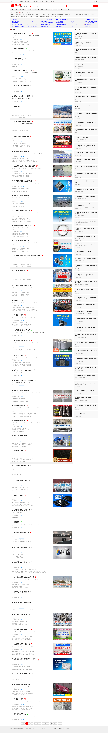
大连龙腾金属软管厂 (79, 36)
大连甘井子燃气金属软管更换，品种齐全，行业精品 (22, 81)
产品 (33, 6)
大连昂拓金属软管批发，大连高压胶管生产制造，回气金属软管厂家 (27, 183)
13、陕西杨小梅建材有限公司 (20, 196)
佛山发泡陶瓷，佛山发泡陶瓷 (18, 594)
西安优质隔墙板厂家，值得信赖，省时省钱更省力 (21, 401)
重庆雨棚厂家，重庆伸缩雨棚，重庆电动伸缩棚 (22, 686)
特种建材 (33, 14)
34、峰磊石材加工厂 (18, 495)
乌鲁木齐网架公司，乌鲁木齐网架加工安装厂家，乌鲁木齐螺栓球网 (27, 302)
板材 (15, 14)
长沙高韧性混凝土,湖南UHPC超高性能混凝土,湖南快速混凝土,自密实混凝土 (28, 332)
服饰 (31, 9)
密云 (52, 1)
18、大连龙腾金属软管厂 (19, 270)
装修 (15, 12)
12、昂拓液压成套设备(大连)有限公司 (23, 181)
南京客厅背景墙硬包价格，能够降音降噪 (19, 539)
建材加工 (45, 14)
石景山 (28, 1)
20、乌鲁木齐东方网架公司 (20, 300)
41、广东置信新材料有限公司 (20, 592)
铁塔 (58, 14)
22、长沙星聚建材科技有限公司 (21, 330)
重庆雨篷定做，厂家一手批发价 (18, 694)
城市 (25, 6)
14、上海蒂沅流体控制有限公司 (21, 211)
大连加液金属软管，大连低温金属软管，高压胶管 (23, 227)
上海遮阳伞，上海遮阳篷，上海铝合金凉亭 (21, 564)
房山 (36, 1)
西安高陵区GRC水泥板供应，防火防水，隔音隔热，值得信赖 (23, 349)
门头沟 (33, 1)
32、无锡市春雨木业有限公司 (20, 465)
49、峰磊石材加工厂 (18, 699)
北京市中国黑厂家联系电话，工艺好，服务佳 (20, 325)
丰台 (25, 1)
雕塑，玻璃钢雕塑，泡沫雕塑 (18, 372)
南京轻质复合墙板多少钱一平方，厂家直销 (20, 158)
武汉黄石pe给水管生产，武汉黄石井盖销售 (21, 382)
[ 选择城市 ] (12, 1)
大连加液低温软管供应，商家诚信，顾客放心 (20, 188)
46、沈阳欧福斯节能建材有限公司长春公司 (24, 659)
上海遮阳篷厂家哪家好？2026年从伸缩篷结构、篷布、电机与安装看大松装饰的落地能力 (29, 571)
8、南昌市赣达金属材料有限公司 (21, 121)
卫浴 (95, 14)
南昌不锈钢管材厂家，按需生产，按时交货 (20, 41)
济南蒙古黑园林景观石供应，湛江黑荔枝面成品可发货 (22, 115)
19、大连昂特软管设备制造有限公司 (22, 285)
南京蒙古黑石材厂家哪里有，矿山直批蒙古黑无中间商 (22, 505)
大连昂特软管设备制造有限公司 (81, 123)
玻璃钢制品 (61, 14)
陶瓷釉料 (51, 16)
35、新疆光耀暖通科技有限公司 (21, 510)
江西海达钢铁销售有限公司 (80, 414)
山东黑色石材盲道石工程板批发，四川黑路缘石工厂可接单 (23, 114)
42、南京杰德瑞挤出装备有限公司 (21, 602)
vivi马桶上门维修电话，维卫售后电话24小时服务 (21, 638)
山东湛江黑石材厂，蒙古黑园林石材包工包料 (20, 117)
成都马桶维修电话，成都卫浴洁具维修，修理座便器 (23, 646)
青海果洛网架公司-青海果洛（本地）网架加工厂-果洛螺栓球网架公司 (25, 310)
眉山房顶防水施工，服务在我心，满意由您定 (20, 175)
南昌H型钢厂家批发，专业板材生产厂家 (19, 42)
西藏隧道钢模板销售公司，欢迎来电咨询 (19, 446)
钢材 (17, 14)
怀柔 (47, 1)
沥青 (37, 16)
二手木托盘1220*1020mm (17, 474)
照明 (27, 12)
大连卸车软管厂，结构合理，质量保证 (19, 78)
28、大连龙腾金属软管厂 (19, 406)
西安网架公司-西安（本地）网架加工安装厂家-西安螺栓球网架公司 (25, 309)
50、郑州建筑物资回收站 (19, 714)
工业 (12, 9)
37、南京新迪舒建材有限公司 (20, 532)
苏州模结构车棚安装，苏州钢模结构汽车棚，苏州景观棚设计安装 (26, 579)
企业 (29, 6)
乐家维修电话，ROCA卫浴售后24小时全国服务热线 (22, 639)
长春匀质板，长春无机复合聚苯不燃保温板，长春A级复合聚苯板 (26, 661)
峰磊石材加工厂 (78, 52)
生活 (49, 9)
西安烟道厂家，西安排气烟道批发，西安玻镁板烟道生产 (24, 198)
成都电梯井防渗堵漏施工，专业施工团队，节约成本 (22, 173)
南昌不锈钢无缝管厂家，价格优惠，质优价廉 (20, 44)
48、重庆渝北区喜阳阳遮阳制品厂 (21, 684)
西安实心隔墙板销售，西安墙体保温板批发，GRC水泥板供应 (25, 342)
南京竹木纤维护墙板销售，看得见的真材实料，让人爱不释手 (23, 543)
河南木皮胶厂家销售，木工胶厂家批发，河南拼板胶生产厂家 (25, 242)
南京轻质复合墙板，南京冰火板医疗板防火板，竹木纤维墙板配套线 (27, 153)
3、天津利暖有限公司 (18, 59)
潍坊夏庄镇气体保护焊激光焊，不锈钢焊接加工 (21, 145)
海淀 (31, 1)
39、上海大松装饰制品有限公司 (21, 562)
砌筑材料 (21, 14)
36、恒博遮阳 (16, 522)
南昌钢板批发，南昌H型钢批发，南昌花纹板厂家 (22, 123)
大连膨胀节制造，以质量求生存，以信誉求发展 (21, 429)
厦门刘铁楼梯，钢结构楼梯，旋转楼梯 (20, 676)
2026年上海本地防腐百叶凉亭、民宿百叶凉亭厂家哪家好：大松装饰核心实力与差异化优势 (29, 572)
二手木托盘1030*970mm (17, 473)
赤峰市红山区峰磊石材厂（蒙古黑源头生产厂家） (84, 207)
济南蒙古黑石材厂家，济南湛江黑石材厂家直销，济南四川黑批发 (26, 108)
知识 (37, 6)
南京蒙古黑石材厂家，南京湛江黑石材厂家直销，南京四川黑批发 (26, 497)
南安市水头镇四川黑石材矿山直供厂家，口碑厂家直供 (22, 458)
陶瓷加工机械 (46, 16)
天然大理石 (22, 16)
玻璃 (14, 16)
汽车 (23, 9)
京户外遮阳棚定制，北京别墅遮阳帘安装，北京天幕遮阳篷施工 (26, 524)
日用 (35, 9)
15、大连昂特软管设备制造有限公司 (22, 225)
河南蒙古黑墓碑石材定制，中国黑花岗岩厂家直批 (21, 365)
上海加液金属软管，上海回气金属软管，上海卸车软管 (24, 482)
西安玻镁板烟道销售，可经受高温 (18, 205)
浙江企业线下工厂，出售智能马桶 (19, 87)
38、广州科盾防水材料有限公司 (21, 547)
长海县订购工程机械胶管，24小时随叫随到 (20, 428)
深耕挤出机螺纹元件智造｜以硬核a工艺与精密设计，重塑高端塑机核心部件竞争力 (28, 609)
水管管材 (28, 16)
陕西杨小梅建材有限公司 (80, 43)
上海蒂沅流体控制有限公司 (80, 154)
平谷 (49, 1)
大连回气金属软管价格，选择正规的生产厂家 (20, 292)
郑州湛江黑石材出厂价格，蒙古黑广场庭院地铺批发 (22, 364)
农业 (16, 9)
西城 (21, 1)
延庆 (54, 1)
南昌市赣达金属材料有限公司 (80, 139)
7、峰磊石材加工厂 (17, 106)
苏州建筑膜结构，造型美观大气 (18, 586)
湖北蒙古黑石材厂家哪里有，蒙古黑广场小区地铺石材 (22, 706)
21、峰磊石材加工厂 (18, 315)
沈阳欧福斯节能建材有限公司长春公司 (82, 284)
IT (38, 9)
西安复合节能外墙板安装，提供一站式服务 (20, 347)
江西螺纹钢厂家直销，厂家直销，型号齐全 (20, 621)
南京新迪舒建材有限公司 (80, 161)
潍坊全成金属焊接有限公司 (80, 73)
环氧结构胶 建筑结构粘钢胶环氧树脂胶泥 (20, 554)
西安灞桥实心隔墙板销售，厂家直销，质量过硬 (21, 351)
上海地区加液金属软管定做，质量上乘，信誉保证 (21, 221)
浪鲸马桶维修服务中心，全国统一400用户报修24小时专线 (23, 651)
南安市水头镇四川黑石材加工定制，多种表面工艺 (21, 461)
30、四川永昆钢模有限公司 (20, 435)
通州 (38, 1)
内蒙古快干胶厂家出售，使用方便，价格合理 (20, 248)
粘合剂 (29, 14)
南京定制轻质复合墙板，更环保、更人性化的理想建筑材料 (23, 160)
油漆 (12, 16)
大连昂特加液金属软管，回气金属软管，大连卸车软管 (24, 287)
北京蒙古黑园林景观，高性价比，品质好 (19, 322)
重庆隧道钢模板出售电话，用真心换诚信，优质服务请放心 (23, 444)
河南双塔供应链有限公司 (80, 260)
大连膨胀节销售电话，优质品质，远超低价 (20, 236)
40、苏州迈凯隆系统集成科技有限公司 (23, 577)
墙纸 (89, 14)
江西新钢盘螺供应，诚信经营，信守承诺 (19, 624)
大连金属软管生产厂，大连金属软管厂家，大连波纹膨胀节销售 (26, 408)
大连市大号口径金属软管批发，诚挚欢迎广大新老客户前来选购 (24, 413)
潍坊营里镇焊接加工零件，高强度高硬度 (19, 143)
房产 (19, 9)
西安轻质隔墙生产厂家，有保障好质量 (19, 398)
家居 (27, 9)
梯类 (37, 14)
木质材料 (41, 16)
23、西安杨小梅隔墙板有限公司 (21, 340)
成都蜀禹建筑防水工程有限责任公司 (82, 222)
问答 (42, 6)
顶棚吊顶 (40, 14)
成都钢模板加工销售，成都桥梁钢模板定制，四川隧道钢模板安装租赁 (27, 437)
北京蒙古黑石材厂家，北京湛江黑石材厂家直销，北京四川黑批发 (26, 317)
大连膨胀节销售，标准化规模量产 (18, 431)
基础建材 (18, 16)
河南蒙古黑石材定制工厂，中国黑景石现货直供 (21, 362)
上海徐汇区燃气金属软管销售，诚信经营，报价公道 (22, 219)
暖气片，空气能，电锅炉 (17, 61)
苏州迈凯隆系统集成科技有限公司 (81, 384)
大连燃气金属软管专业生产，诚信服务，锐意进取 (21, 279)
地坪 (48, 14)
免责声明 (54, 728)
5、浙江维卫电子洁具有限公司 (20, 86)
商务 (61, 9)
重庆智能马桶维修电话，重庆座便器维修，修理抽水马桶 (24, 631)
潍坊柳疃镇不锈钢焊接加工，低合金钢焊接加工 (21, 146)
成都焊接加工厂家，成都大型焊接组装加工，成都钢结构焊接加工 (26, 257)
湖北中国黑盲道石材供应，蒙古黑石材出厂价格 (21, 709)
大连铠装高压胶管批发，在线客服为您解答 (20, 233)
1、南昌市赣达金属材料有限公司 (21, 33)
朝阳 (23, 1)
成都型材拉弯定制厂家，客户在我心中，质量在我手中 (22, 264)
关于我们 (41, 728)
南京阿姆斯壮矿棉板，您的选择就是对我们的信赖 (21, 541)
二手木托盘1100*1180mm (17, 476)
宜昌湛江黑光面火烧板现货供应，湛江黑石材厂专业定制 (22, 708)
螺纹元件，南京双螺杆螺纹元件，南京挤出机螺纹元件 (24, 604)
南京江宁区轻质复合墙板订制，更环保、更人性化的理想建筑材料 (24, 161)
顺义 (40, 1)
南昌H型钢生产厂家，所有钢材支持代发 (19, 129)
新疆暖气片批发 (15, 66)
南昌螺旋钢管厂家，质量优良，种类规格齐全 (20, 130)
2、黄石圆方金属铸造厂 (18, 48)
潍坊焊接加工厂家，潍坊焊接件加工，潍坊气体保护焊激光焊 (25, 138)
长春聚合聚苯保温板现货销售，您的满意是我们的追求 (22, 668)
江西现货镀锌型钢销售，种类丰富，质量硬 (20, 132)
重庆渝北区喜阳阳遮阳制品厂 (80, 59)
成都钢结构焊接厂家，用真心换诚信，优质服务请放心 (22, 266)
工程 (68, 9)
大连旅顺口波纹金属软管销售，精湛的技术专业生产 (22, 416)
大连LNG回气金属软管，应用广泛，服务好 (20, 190)
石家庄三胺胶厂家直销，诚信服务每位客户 (20, 251)
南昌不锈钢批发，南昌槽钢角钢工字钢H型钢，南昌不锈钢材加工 (26, 35)
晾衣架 (81, 14)
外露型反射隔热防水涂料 (16, 556)
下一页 (55, 723)
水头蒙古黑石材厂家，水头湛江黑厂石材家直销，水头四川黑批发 (26, 452)
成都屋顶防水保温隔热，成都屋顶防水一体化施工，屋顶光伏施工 (26, 168)
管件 (24, 14)
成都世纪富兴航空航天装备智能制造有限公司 (83, 313)
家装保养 (73, 14)
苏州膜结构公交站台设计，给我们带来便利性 (20, 584)
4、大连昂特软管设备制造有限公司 (22, 71)
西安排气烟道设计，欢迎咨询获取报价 (19, 203)
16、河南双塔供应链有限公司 (20, 240)
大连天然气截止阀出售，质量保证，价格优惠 (20, 294)
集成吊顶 (78, 14)
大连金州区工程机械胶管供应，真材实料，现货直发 (22, 414)
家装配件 (86, 14)
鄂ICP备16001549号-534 (31, 728)
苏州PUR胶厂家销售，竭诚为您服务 (19, 249)
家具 (30, 12)
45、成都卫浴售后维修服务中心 (21, 644)
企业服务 (48, 728)
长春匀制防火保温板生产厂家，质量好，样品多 (21, 666)
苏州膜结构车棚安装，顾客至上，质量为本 (20, 587)
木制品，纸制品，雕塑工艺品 (18, 467)
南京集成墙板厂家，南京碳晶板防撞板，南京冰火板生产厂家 (25, 534)
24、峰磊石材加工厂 (18, 355)
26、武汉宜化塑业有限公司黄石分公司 (23, 380)
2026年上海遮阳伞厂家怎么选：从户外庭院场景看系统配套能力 (24, 569)
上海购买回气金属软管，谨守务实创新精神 (20, 490)
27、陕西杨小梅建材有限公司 (20, 391)
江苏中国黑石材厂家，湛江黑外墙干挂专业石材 (21, 502)
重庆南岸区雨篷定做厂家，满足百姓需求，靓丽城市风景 (22, 693)
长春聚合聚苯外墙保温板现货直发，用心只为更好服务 (22, 669)
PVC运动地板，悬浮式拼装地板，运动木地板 (21, 98)
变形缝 (59, 16)
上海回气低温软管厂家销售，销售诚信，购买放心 (21, 218)
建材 (20, 12)
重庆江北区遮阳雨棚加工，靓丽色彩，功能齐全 (21, 691)
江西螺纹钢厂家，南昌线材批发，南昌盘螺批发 (22, 616)
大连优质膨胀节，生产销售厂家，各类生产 (20, 234)
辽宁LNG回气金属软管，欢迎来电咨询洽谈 (20, 191)
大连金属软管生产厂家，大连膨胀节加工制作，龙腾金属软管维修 (26, 422)
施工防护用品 (33, 16)
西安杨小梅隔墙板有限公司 (80, 328)
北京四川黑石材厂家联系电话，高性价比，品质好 (21, 324)
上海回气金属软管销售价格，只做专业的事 (20, 487)
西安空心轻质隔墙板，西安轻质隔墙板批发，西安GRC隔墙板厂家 (26, 393)
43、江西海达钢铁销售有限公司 (21, 614)
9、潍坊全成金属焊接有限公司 (20, 136)
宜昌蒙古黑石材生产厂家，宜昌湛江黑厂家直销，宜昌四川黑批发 (26, 701)
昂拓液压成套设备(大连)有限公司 (81, 245)
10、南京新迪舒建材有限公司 (20, 151)
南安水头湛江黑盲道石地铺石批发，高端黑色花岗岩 (22, 459)
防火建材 (56, 16)
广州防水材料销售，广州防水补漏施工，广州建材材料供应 (25, 549)
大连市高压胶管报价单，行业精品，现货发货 (20, 281)
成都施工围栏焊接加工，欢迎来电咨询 (19, 263)
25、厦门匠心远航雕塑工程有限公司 (22, 370)
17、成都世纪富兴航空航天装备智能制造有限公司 (26, 255)
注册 (94, 1)
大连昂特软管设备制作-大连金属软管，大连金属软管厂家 (24, 73)
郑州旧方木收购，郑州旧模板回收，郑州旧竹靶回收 (23, 716)
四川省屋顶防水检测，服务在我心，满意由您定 (21, 176)
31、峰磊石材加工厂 (18, 450)
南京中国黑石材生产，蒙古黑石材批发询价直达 (21, 504)
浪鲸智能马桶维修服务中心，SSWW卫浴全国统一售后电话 (23, 654)
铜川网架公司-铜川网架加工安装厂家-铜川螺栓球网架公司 (23, 307)
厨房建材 (69, 14)
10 (51, 723)
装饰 (17, 12)
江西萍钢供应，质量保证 (16, 623)
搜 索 (95, 6)
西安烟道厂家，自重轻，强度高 (18, 206)
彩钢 (66, 14)
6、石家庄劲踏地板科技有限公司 (21, 96)
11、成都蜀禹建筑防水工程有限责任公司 (23, 166)
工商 (57, 9)
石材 (27, 14)
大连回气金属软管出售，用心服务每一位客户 (20, 295)
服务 (53, 9)
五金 (22, 12)
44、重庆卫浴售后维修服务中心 (21, 629)
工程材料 (52, 14)
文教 (42, 9)
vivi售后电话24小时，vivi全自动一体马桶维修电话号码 (22, 636)
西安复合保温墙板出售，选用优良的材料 (19, 400)
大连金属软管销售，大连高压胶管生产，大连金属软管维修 (25, 272)
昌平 (43, 1)
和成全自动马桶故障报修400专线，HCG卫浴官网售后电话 (23, 653)
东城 (18, 1)
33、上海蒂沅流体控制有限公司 (21, 480)
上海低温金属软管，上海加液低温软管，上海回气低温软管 (25, 213)
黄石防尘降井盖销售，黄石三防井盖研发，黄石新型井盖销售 (25, 50)
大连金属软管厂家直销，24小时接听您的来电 (20, 79)
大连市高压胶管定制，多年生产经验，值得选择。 (21, 278)
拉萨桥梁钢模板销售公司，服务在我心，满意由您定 (22, 443)
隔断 (55, 14)
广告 (65, 9)
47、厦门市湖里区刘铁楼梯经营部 (21, 674)
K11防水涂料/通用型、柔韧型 (17, 557)
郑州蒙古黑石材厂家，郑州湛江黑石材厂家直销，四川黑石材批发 (26, 357)
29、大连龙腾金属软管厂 (19, 420)
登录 (97, 1)
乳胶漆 (92, 14)
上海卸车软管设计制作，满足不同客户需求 (20, 489)
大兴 (45, 1)
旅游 (46, 9)
